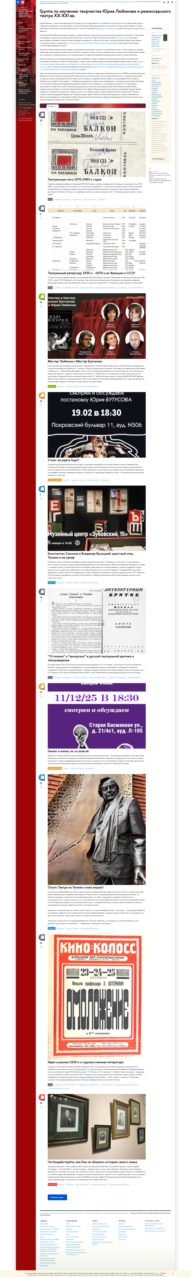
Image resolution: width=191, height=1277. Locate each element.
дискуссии (57, 287)
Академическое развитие (99, 1237)
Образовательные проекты (25, 42)
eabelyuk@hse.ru (28, 108)
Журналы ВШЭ (123, 1237)
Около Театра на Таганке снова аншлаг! (76, 887)
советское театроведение (117, 677)
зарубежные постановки (105, 28)
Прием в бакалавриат (72, 1231)
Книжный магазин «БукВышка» (127, 1229)
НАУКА (94, 1221)
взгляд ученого (76, 199)
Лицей (68, 1223)
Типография (122, 1231)
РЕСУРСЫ (122, 1221)
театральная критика (134, 677)
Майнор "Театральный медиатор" (23, 84)
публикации (60, 583)
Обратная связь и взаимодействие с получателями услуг (76, 1253)
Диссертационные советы (100, 1231)
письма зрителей (121, 38)
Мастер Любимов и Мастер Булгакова (75, 361)
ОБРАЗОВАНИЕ (71, 1221)
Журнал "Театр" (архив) (24, 60)
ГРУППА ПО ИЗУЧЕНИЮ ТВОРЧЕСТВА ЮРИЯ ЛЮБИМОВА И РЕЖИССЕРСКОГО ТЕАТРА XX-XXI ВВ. (25, 12)
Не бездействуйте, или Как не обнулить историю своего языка (92, 1162)
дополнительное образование (119, 1184)
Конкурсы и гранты (97, 1239)
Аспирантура (69, 1239)
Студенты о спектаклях (22, 36)
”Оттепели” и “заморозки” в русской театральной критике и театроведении (91, 658)
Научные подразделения (99, 1223)
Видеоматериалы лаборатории (24, 54)
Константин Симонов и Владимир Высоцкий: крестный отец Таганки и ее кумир (90, 555)
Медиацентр (122, 1234)
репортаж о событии (89, 199)
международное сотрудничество (105, 287)
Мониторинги (96, 1229)
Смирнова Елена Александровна (25, 119)
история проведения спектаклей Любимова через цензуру (90, 43)
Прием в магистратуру (72, 1237)
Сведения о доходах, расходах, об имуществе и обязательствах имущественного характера (50, 1249)
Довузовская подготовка (73, 1226)
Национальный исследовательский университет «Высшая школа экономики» (62, 1213)
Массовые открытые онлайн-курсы (155, 1231)
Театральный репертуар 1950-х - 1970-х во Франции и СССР (91, 273)
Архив (20, 22)
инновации (101, 199)
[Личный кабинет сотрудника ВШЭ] (168, 2)
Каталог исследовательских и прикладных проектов (25, 29)
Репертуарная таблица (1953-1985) (24, 76)
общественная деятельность (89, 386)
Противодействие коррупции (48, 1244)
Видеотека (22, 65)
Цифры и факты (44, 1223)
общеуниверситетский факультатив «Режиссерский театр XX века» (80, 64)
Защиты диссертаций (98, 1234)
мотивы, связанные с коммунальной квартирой (126, 1085)
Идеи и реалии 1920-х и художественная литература (86, 1062)
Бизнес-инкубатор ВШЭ (73, 1247)
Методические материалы (24, 69)
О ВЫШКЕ (43, 1221)
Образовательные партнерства (75, 1250)
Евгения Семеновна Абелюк (27, 105)
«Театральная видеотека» (69, 69)
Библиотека (122, 1223)
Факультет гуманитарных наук (94, 1213)
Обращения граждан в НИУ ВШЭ (49, 1239)
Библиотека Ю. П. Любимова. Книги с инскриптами (25, 91)
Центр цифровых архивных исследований (117, 1213)
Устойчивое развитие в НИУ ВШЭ (49, 1229)
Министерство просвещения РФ (154, 1228)
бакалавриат (106, 480)
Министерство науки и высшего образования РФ (154, 1224)
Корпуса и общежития (46, 1234)
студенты (73, 480)
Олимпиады (69, 1229)
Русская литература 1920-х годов (59, 1088)
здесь (128, 1273)
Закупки (42, 1237)
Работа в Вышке (44, 1265)
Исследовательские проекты (100, 1226)
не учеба (66, 480)
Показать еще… (57, 1197)
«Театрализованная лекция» (115, 67)
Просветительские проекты (25, 48)
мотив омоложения (106, 1085)
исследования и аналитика (62, 199)
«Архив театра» (98, 67)
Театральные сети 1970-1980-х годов (74, 179)
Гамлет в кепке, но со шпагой (68, 751)
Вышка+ (68, 1234)
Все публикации (158, 159)
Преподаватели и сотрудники (48, 1231)
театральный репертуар (136, 287)
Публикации (122, 1239)
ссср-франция (122, 287)
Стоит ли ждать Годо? (63, 460)
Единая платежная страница (48, 1263)
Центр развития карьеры (73, 1244)
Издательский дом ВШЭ (125, 1226)
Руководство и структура (47, 1226)
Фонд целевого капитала (47, 1242)
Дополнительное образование (75, 1242)
